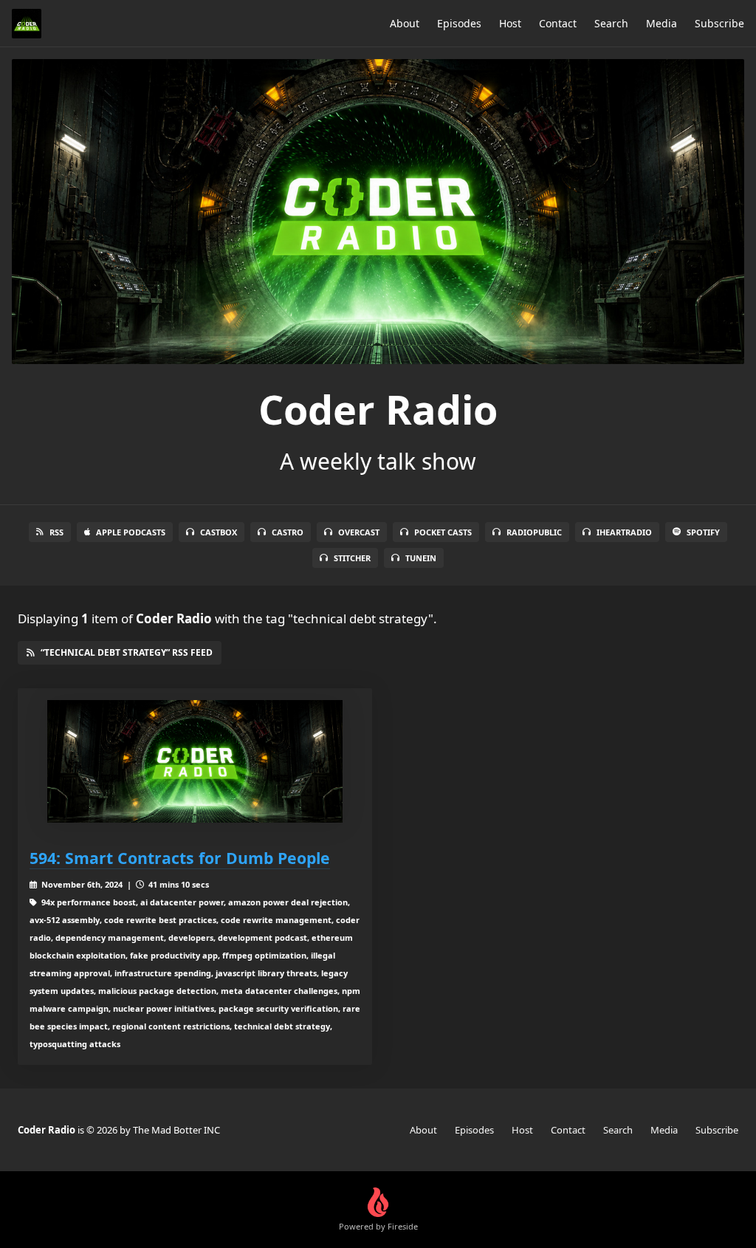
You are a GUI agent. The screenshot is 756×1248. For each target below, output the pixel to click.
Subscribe (719, 23)
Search (611, 23)
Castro (287, 532)
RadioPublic (534, 532)
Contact (558, 23)
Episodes (459, 23)
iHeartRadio (624, 532)
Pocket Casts (443, 532)
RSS (56, 532)
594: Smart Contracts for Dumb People (180, 857)
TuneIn (420, 557)
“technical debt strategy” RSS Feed (127, 652)
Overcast (358, 532)
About (404, 23)
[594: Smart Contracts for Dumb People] (195, 761)
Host (510, 23)
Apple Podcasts (130, 532)
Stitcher (352, 557)
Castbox (218, 532)
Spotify (703, 532)
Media (661, 23)
